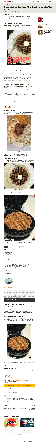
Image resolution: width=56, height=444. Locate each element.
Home (5, 4)
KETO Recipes (9, 4)
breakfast (6, 392)
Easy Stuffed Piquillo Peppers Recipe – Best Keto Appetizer (27, 428)
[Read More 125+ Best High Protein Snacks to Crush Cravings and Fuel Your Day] (40, 32)
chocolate (15, 392)
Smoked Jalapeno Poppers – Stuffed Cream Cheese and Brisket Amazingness (27, 407)
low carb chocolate (17, 307)
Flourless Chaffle (8, 377)
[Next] (32, 426)
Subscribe (50, 1)
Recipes (42, 1)
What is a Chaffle (8, 381)
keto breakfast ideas (28, 80)
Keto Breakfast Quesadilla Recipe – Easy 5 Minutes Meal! (10, 428)
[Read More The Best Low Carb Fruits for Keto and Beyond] (40, 19)
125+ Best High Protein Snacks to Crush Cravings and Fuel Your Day (48, 32)
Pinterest (25, 385)
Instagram (29, 385)
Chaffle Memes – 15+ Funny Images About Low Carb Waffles (10, 407)
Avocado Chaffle (8, 379)
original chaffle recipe (26, 89)
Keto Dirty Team (7, 11)
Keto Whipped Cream (9, 107)
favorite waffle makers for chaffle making (19, 380)
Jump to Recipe (6, 14)
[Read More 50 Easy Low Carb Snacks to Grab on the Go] (40, 26)
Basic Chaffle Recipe (9, 374)
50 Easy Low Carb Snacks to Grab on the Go (48, 25)
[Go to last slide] (5, 426)
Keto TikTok (22, 385)
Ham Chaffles (8, 376)
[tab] (18, 434)
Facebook (22, 300)
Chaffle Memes (8, 382)
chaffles (10, 392)
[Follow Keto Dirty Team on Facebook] (8, 402)
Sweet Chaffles (8, 375)
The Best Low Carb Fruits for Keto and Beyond (47, 19)
